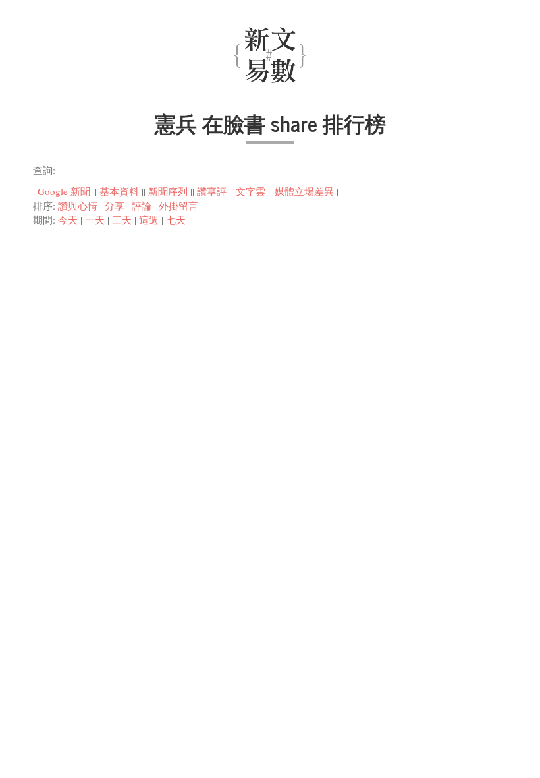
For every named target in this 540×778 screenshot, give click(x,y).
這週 (149, 219)
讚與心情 (77, 205)
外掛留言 (178, 205)
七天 (176, 219)
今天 (68, 219)
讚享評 (212, 191)
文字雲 (250, 191)
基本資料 (119, 191)
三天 (122, 219)
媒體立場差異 (304, 191)
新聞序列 (168, 191)
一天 (95, 219)
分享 (114, 205)
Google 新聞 (64, 191)
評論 (141, 205)
